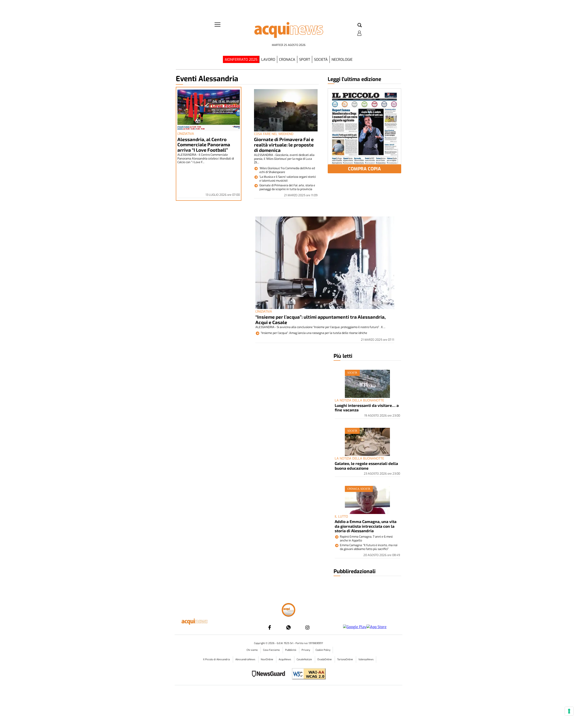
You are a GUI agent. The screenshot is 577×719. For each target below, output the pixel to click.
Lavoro (268, 59)
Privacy (306, 650)
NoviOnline (267, 659)
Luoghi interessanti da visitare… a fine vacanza (367, 407)
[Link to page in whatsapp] (288, 627)
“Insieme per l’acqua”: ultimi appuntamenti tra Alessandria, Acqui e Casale (320, 319)
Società (321, 59)
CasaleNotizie (305, 659)
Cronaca (287, 59)
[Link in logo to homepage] (288, 31)
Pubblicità (291, 650)
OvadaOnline (324, 659)
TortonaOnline (345, 659)
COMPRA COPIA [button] (364, 169)
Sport (304, 59)
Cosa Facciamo (271, 650)
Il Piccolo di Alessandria (217, 659)
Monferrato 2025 (241, 59)
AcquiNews (285, 659)
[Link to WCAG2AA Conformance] (307, 674)
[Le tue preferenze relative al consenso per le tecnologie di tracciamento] (569, 711)
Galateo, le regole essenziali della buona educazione (366, 465)
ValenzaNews (366, 659)
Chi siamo (252, 650)
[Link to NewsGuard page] (269, 674)
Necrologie (342, 59)
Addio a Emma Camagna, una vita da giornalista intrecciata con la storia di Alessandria (365, 526)
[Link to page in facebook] (269, 627)
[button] (359, 25)
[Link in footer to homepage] (288, 610)
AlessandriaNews (245, 659)
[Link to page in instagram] (307, 627)
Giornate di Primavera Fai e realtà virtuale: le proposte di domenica (284, 144)
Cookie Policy (323, 650)
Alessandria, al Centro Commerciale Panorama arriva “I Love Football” (203, 144)
